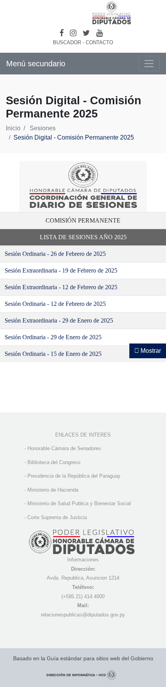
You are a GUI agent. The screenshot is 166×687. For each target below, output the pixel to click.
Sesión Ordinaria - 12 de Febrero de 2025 (55, 303)
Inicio (13, 128)
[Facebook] (61, 33)
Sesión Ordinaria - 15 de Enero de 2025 (53, 353)
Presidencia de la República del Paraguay (73, 476)
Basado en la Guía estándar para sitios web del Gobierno (83, 658)
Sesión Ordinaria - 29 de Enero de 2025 (53, 337)
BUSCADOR (67, 42)
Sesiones (43, 128)
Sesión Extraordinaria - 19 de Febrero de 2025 (61, 270)
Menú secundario (35, 63)
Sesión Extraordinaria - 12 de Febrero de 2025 (61, 287)
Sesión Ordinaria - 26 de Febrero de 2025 (55, 253)
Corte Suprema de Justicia (57, 517)
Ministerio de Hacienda (52, 490)
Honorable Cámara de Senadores (64, 448)
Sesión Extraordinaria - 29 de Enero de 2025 (59, 320)
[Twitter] (86, 33)
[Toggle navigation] (149, 63)
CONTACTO (99, 42)
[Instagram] (73, 33)
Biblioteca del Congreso (53, 462)
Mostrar (150, 350)
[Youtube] (99, 33)
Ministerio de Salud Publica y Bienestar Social (79, 503)
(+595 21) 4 (74, 596)
